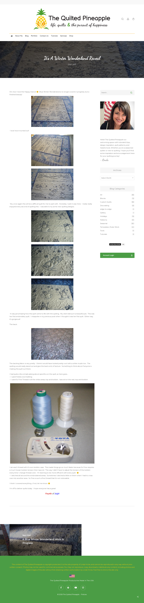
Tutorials (103, 234)
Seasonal (103, 223)
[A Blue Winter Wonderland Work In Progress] (45, 540)
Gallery (103, 213)
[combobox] (117, 178)
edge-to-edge (106, 209)
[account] (128, 19)
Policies (84, 594)
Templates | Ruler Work (109, 227)
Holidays (103, 216)
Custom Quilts (105, 202)
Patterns (103, 220)
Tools (102, 231)
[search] (122, 19)
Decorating (104, 206)
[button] (117, 255)
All (101, 195)
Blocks (103, 198)
